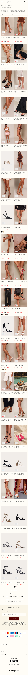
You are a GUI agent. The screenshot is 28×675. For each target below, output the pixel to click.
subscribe (14, 618)
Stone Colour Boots (9, 601)
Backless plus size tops (18, 601)
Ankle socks (12, 593)
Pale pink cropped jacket (18, 599)
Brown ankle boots (19, 593)
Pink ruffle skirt (22, 596)
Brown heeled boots (14, 596)
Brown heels (7, 593)
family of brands (21, 623)
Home (2, 5)
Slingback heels (6, 596)
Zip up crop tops (8, 599)
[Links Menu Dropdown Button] (2, 2)
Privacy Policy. (20, 625)
